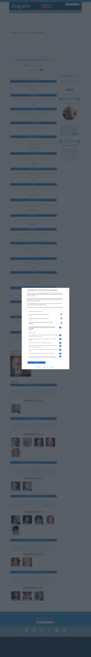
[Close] (67, 290)
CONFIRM (36, 362)
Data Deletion (38, 366)
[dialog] (45, 328)
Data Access (45, 366)
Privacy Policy (52, 366)
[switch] (60, 314)
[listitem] (45, 311)
